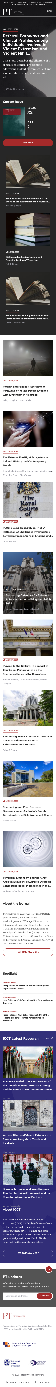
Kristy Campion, (10, 400)
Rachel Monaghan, (15, 609)
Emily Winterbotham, (29, 680)
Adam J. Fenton (10, 750)
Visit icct (45, 1038)
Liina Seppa (25, 475)
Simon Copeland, (11, 680)
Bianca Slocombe (32, 609)
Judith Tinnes (12, 264)
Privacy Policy (43, 1382)
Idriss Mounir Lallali (15, 323)
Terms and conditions (17, 1382)
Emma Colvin (24, 400)
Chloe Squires (9, 542)
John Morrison (27, 891)
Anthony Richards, (12, 891)
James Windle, (41, 471)
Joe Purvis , (14, 475)
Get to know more (28, 952)
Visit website (39, 4)
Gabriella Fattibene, (12, 471)
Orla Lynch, (28, 471)
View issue (28, 143)
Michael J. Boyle (13, 206)
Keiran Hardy (9, 821)
